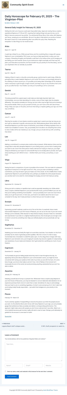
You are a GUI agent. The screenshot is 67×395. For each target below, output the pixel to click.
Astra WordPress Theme (50, 390)
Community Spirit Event (21, 4)
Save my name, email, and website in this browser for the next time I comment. (30, 371)
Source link (8, 316)
